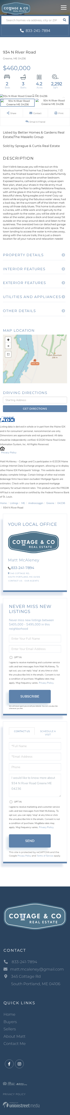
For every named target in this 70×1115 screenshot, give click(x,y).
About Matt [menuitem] (14, 1036)
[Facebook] (9, 1064)
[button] (64, 20)
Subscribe (29, 696)
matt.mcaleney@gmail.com (37, 969)
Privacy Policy (9, 452)
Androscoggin (35, 503)
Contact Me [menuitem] (15, 1043)
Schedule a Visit (48, 733)
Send (29, 841)
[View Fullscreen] (8, 354)
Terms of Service (45, 855)
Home (3, 503)
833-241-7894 (37, 30)
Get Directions (35, 408)
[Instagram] (19, 1064)
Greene (50, 503)
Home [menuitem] (9, 1014)
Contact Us (15, 580)
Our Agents (31, 580)
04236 (61, 503)
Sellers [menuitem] (10, 1029)
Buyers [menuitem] (10, 1021)
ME (23, 503)
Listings (14, 503)
